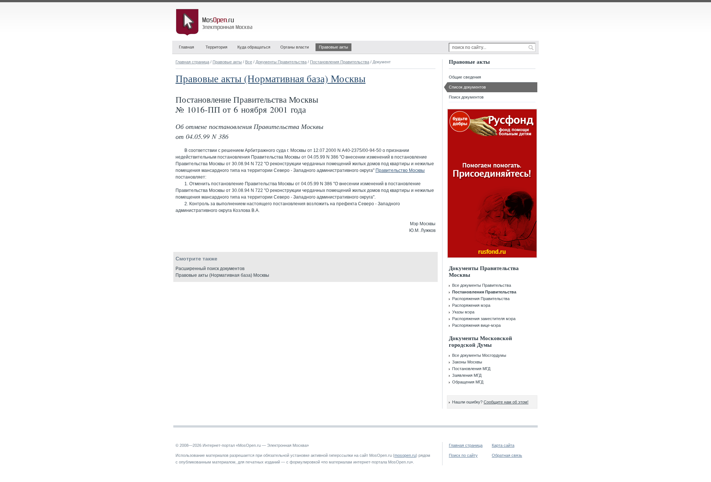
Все (248, 62)
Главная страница (192, 62)
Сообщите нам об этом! (506, 402)
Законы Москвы (467, 362)
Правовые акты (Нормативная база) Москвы (270, 78)
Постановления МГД (471, 368)
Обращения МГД (467, 382)
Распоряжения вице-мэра (476, 325)
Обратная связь (507, 455)
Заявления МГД (466, 375)
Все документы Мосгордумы (479, 355)
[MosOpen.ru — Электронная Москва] (216, 22)
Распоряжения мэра (471, 305)
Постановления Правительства (339, 62)
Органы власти (294, 47)
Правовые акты (333, 47)
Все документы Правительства (481, 285)
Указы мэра (463, 312)
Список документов (467, 87)
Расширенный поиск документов (210, 268)
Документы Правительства (281, 62)
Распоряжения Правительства (481, 298)
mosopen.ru (405, 455)
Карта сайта (503, 445)
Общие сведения (465, 77)
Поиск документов (466, 97)
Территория (216, 47)
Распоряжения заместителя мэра (483, 318)
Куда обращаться (253, 47)
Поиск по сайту (463, 455)
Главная (186, 47)
